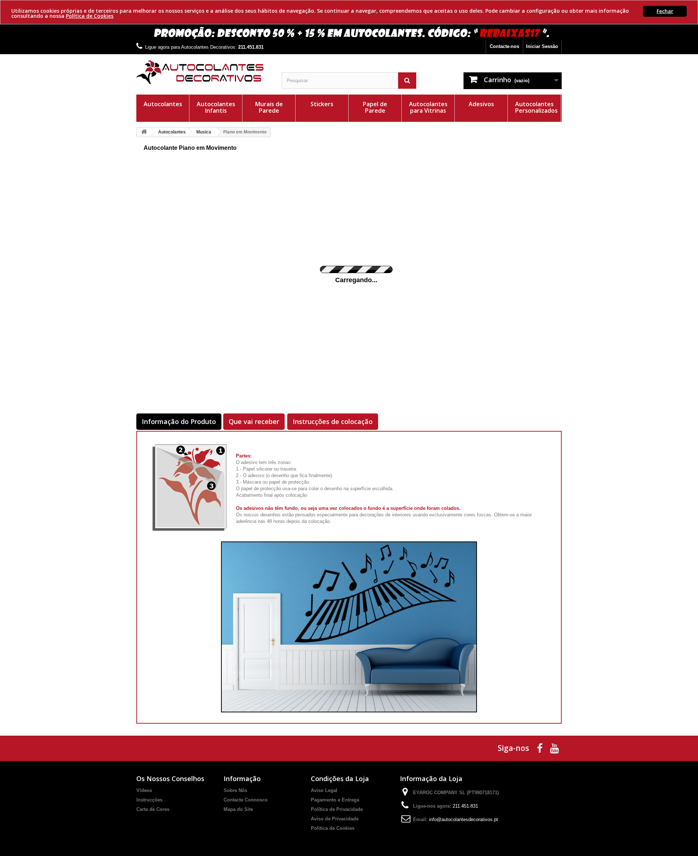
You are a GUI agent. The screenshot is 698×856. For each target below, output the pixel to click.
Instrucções (149, 800)
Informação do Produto (179, 421)
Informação (242, 778)
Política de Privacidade (337, 809)
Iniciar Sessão (542, 46)
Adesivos (481, 104)
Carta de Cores (152, 809)
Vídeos (144, 790)
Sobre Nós (235, 790)
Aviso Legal (324, 790)
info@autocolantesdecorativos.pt (463, 819)
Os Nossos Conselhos (170, 778)
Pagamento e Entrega (335, 800)
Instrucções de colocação (333, 421)
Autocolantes (163, 104)
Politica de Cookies (332, 828)
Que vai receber (254, 421)
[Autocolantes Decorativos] (203, 72)
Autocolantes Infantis (216, 107)
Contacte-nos (504, 46)
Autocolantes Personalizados (536, 107)
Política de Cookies (89, 15)
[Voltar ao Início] (144, 132)
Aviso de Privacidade (334, 818)
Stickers (321, 104)
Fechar (665, 11)
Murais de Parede (269, 107)
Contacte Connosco (246, 800)
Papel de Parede (375, 107)
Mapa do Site (238, 809)
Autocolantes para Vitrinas (428, 107)
